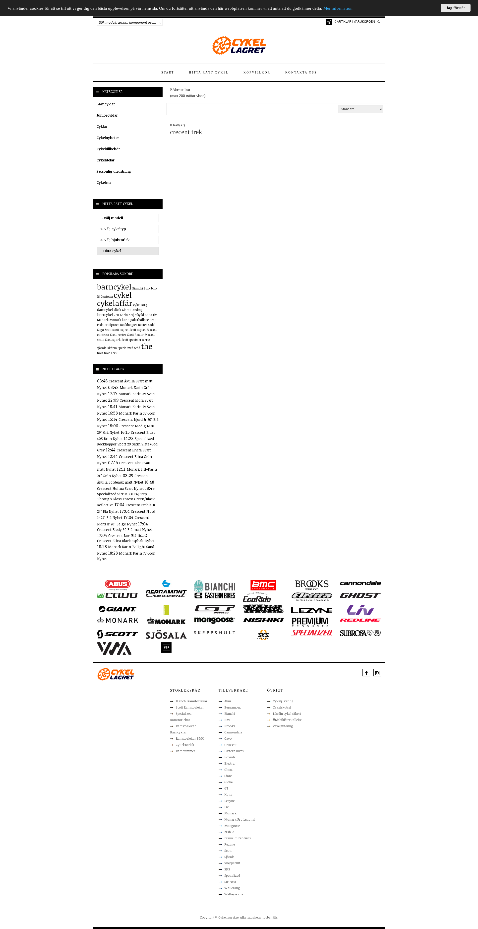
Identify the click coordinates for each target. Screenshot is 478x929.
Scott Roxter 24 (137, 335)
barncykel (114, 287)
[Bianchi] (214, 587)
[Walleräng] (114, 648)
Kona (148, 315)
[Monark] (117, 620)
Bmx (147, 288)
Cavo (228, 738)
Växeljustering (283, 726)
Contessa (107, 296)
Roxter (142, 325)
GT (226, 788)
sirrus (146, 340)
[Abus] (117, 585)
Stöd (137, 348)
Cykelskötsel (282, 707)
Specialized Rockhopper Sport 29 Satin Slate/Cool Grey (128, 444)
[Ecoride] (257, 598)
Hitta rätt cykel (209, 72)
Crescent (230, 744)
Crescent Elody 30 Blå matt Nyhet (124, 529)
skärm (112, 348)
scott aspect (120, 330)
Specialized (125, 348)
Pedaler (102, 325)
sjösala (102, 348)
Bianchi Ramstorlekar (191, 701)
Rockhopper (128, 325)
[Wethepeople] (166, 647)
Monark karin (119, 320)
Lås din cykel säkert (287, 713)
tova (100, 353)
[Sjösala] (166, 634)
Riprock (114, 325)
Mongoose (232, 825)
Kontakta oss (301, 72)
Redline (229, 844)
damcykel (105, 309)
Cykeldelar (106, 160)
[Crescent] (166, 595)
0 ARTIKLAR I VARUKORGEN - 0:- (358, 21)
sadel (151, 325)
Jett (116, 315)
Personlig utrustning (114, 171)
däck (117, 310)
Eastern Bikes (233, 751)
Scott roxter (118, 335)
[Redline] (360, 620)
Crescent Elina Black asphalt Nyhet (126, 540)
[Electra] (311, 596)
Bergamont (232, 707)
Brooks (229, 726)
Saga (100, 330)
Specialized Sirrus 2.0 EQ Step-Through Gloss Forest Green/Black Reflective (126, 499)
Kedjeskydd (136, 315)
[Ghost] (360, 595)
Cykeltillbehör (108, 148)
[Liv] (360, 610)
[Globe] (166, 610)
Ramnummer (185, 751)
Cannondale (233, 732)
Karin (124, 315)
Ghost (228, 769)
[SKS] (263, 635)
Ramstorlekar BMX (190, 738)
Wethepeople (233, 894)
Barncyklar (106, 104)
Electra (229, 763)
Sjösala (229, 857)
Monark (103, 320)
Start (167, 72)
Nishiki (229, 832)
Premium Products (237, 838)
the (146, 346)
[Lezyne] (311, 610)
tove (107, 353)
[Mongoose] (214, 620)
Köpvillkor (256, 72)
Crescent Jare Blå (122, 535)
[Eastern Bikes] (214, 595)
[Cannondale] (360, 582)
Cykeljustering (283, 701)
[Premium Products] (310, 622)
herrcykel (105, 314)
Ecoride (229, 757)
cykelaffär (114, 303)
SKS (227, 869)
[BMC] (263, 585)
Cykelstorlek (185, 744)
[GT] (214, 609)
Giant (125, 310)
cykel (123, 295)
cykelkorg (140, 305)
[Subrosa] (360, 633)
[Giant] (117, 609)
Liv (155, 315)
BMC (227, 719)
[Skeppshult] (214, 632)
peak (153, 320)
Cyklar (102, 126)
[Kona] (263, 609)
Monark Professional (239, 819)
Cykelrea (104, 182)
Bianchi (137, 288)
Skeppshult (232, 863)
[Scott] (117, 634)
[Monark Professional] (166, 620)
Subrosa (230, 881)
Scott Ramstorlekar (190, 707)
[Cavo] (117, 595)
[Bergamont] (166, 587)
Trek (114, 353)
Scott (108, 330)
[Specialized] (311, 633)
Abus (227, 701)
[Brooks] (311, 585)
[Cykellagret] (239, 45)
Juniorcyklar (107, 115)
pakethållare (139, 320)
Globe (228, 782)
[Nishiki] (263, 620)
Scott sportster (131, 340)
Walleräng (232, 888)
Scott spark (112, 340)
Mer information (338, 8)
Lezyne (229, 800)
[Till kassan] (329, 22)
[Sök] (160, 22)
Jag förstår (455, 7)
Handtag (136, 310)
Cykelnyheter (108, 137)
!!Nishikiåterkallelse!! (288, 719)
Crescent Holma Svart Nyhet (121, 488)
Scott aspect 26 (139, 330)
